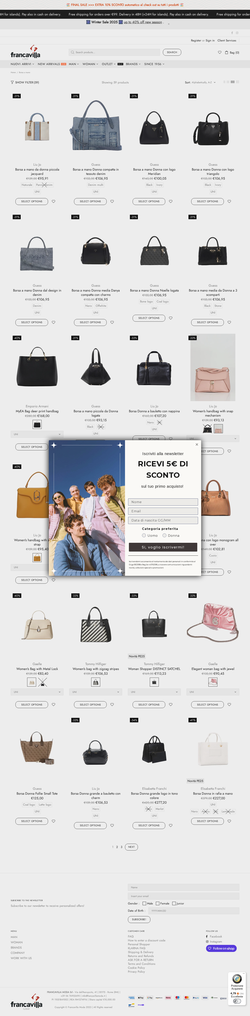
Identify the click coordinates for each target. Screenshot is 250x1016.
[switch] (237, 1001)
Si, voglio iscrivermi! (163, 547)
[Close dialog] (197, 444)
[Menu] (243, 974)
